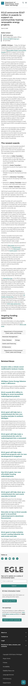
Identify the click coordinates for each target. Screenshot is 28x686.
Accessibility (6, 666)
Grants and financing (9, 343)
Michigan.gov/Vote (9, 601)
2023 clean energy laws (14, 303)
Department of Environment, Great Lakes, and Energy (13, 332)
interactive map (7, 278)
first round (11, 245)
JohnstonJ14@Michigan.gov (11, 39)
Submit (14, 586)
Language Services (8, 674)
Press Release (6, 340)
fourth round (13, 250)
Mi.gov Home (6, 658)
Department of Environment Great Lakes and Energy (13, 351)
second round (16, 247)
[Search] (23, 3)
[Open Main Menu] (26, 3)
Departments (7, 682)
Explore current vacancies (11, 620)
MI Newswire (6, 347)
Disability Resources (8, 670)
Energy (17, 340)
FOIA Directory (7, 678)
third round (16, 249)
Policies (5, 662)
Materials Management (9, 336)
